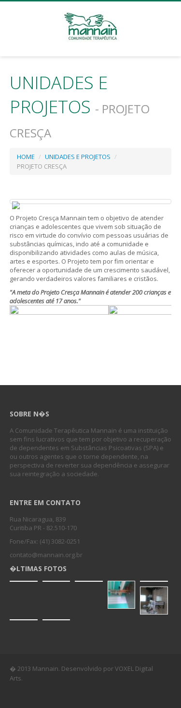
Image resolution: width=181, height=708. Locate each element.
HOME (26, 156)
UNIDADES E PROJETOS (78, 156)
